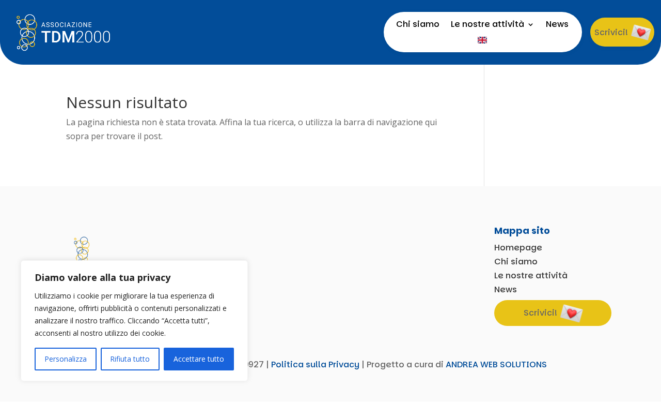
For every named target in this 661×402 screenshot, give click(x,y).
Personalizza (65, 359)
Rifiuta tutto (130, 359)
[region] (134, 320)
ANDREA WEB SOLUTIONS (496, 364)
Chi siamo (417, 25)
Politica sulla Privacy (315, 364)
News (557, 25)
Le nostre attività (487, 25)
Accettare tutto (199, 359)
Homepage (518, 248)
